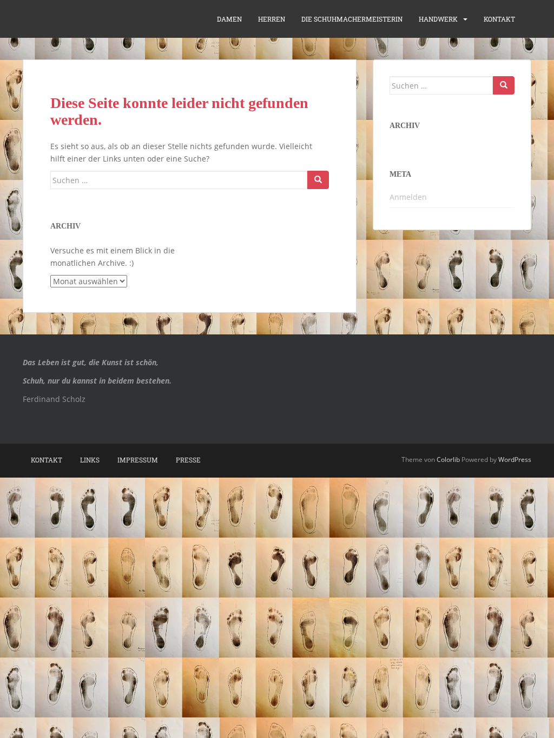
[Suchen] (318, 180)
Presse (188, 459)
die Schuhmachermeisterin (352, 19)
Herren (271, 19)
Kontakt (499, 19)
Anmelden (408, 197)
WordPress (514, 459)
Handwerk (438, 19)
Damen (229, 19)
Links (90, 459)
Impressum (137, 459)
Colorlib (448, 459)
